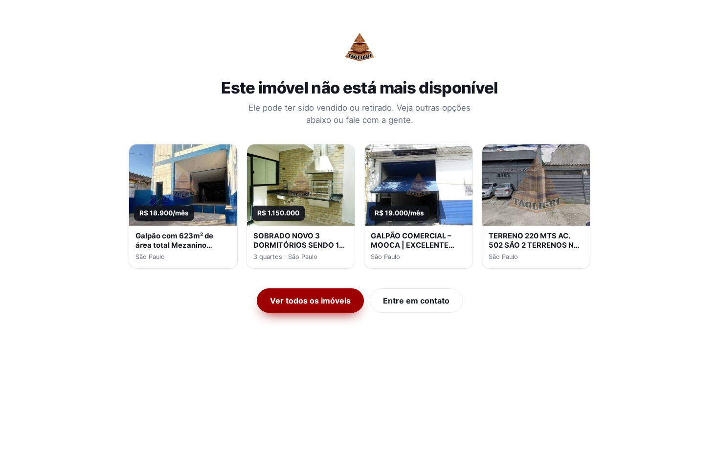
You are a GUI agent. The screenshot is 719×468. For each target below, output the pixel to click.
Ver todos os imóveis (310, 300)
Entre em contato (416, 300)
